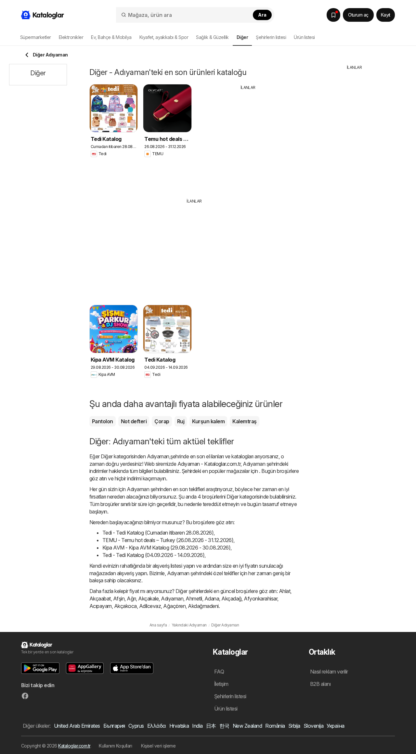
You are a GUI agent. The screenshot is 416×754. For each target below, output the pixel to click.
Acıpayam (100, 606)
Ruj (180, 421)
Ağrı (131, 598)
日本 (211, 726)
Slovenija (313, 726)
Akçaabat (100, 598)
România (275, 726)
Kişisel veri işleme (158, 745)
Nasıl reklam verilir (329, 671)
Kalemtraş (244, 421)
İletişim (221, 684)
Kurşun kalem (208, 421)
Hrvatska (179, 726)
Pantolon (102, 421)
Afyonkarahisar (260, 598)
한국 (224, 726)
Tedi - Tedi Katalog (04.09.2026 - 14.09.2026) (153, 555)
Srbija (294, 726)
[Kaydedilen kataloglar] (333, 15)
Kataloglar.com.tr (74, 745)
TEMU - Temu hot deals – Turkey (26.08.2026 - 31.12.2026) (167, 540)
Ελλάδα (156, 726)
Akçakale (148, 598)
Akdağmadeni (203, 606)
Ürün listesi (304, 37)
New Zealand (247, 726)
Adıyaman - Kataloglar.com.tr (209, 464)
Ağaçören (174, 606)
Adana (211, 598)
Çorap (161, 421)
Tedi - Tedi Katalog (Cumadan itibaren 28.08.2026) (158, 532)
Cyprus (136, 726)
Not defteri (134, 421)
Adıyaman (172, 598)
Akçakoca (125, 606)
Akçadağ (231, 598)
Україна (335, 726)
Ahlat (284, 591)
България (114, 726)
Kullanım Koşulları (115, 745)
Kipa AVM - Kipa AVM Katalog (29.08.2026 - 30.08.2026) (166, 547)
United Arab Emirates (77, 726)
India (197, 726)
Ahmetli (194, 598)
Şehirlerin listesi (271, 37)
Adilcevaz (150, 606)
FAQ (219, 671)
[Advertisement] (248, 139)
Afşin (118, 598)
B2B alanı (320, 684)
